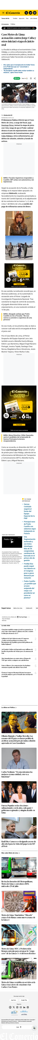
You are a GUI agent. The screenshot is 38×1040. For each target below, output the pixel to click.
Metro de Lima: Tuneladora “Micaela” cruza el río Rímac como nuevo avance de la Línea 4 (18, 917)
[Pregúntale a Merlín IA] (34, 1028)
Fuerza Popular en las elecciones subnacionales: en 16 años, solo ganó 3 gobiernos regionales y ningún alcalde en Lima (18, 809)
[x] (14, 1007)
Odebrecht (29, 608)
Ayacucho (21, 18)
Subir (17, 1027)
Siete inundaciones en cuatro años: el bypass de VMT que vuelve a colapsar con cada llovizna (16, 659)
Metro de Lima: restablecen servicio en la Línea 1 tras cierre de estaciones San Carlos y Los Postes (18, 984)
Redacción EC (8, 115)
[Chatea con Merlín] (26, 13)
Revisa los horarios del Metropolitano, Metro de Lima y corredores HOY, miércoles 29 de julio (17, 883)
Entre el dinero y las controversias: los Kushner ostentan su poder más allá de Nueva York (16, 666)
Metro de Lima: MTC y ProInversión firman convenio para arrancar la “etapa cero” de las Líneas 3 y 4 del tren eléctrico (18, 950)
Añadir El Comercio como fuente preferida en (18, 28)
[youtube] (21, 1007)
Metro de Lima (17, 608)
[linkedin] (24, 1007)
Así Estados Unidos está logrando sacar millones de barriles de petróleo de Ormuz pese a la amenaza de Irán (17, 651)
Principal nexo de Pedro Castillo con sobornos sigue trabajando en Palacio (30, 527)
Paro (27, 18)
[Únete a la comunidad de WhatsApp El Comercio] (16, 78)
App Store (13, 1000)
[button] (12, 542)
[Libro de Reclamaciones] (24, 1012)
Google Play (24, 1000)
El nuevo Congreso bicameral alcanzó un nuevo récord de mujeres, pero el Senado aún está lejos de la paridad (17, 674)
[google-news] (28, 1007)
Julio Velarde (33, 18)
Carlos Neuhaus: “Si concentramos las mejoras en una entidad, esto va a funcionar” (17, 774)
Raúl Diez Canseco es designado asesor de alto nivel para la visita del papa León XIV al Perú (18, 843)
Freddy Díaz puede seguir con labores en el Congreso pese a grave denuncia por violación (29, 571)
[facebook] (10, 1007)
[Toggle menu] (3, 13)
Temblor (15, 18)
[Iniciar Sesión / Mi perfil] (34, 13)
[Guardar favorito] (31, 78)
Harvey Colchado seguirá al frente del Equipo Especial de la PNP (29, 511)
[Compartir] (35, 78)
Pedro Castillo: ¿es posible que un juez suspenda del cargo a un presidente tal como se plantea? (30, 589)
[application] (12, 542)
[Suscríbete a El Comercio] (30, 13)
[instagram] (17, 1007)
